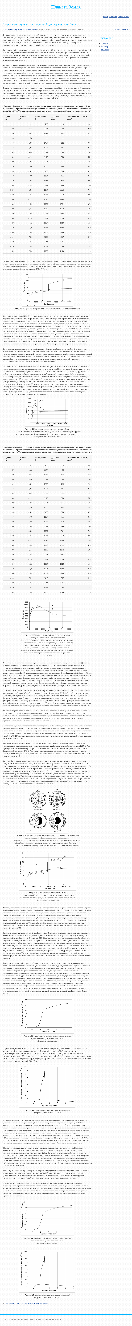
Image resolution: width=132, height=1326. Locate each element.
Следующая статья (121, 29)
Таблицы (104, 43)
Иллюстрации (106, 46)
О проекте (113, 17)
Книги (105, 17)
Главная (6, 29)
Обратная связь (123, 17)
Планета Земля (66, 7)
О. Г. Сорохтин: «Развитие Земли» (23, 29)
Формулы (105, 50)
